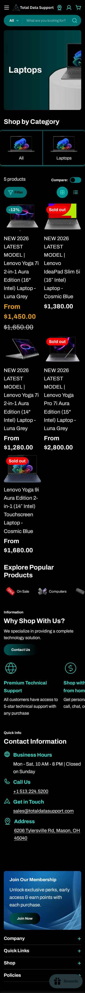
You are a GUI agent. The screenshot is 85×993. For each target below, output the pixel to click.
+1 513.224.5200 (30, 791)
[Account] (69, 7)
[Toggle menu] (6, 7)
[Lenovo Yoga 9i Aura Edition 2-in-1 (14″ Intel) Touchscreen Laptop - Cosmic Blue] (22, 469)
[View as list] (75, 192)
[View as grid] (62, 192)
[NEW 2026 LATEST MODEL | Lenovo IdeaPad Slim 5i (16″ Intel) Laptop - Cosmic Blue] (62, 218)
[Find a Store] (59, 7)
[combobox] (42, 20)
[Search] (74, 20)
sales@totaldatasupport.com (43, 810)
